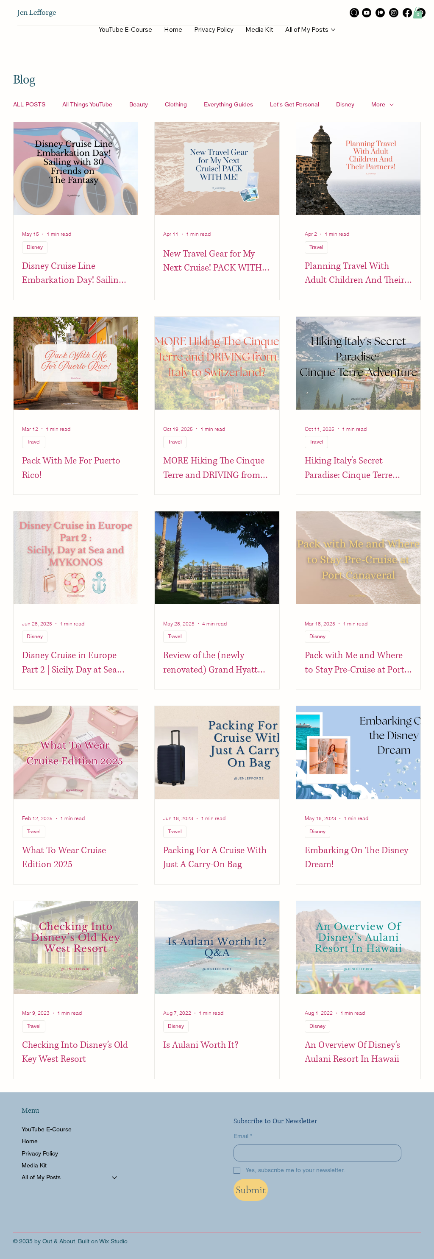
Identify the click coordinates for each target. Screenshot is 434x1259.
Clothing (176, 104)
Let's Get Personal (294, 104)
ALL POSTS (29, 104)
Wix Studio (113, 1241)
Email (243, 1136)
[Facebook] (407, 12)
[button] (418, 12)
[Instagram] (393, 12)
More (378, 104)
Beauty (138, 104)
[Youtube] (366, 12)
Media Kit (34, 1165)
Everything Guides (228, 104)
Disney (345, 104)
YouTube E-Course (47, 1129)
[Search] (354, 12)
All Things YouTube (87, 104)
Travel (316, 247)
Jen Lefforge (36, 13)
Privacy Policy (40, 1153)
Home (30, 1141)
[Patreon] (380, 12)
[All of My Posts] (114, 1177)
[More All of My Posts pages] (333, 30)
